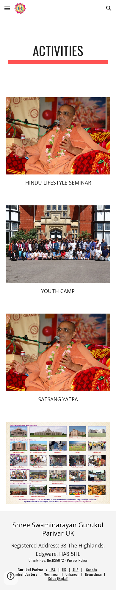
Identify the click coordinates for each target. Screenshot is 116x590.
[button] (7, 8)
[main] (58, 53)
